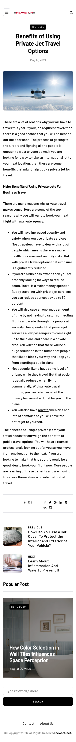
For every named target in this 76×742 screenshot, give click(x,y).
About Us (47, 723)
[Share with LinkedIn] (60, 502)
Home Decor (19, 607)
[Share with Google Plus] (55, 502)
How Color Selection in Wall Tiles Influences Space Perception (34, 653)
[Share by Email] (50, 507)
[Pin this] (66, 502)
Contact (28, 723)
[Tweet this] (50, 502)
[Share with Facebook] (45, 502)
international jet (56, 157)
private (48, 291)
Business (38, 27)
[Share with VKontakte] (45, 507)
